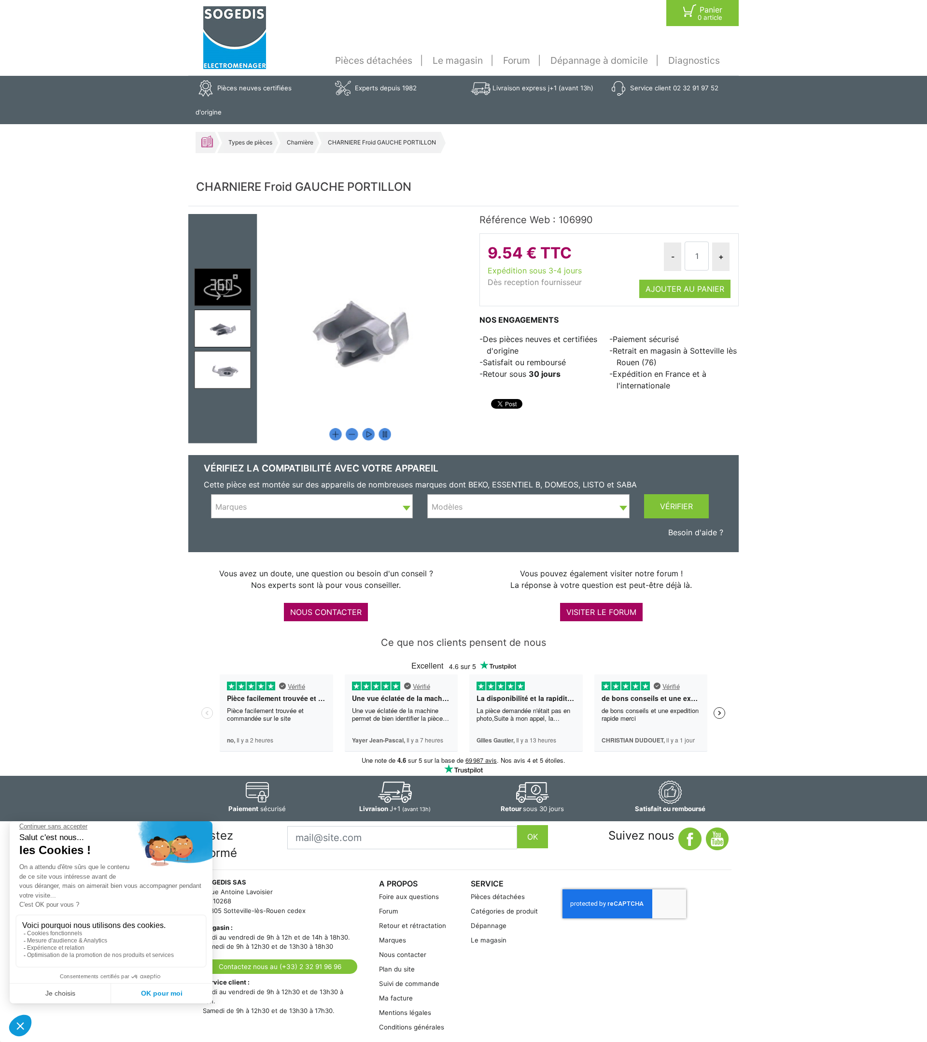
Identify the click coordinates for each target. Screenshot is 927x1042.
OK (532, 837)
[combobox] (312, 506)
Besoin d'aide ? (695, 532)
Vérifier (676, 506)
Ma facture (396, 998)
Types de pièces (250, 142)
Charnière (300, 142)
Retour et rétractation (412, 925)
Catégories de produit (504, 911)
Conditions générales (411, 1027)
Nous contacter (402, 954)
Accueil (207, 141)
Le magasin (458, 60)
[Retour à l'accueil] (234, 37)
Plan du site (397, 969)
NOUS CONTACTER (326, 612)
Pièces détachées (373, 60)
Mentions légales (405, 1012)
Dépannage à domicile (599, 60)
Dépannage (488, 925)
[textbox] (311, 507)
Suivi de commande (409, 983)
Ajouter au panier (685, 289)
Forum (516, 60)
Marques (392, 940)
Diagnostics (694, 60)
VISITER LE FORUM (601, 612)
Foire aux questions (409, 896)
